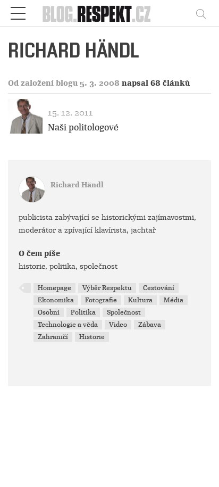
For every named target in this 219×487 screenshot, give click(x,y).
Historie (92, 337)
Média (173, 300)
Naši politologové (83, 127)
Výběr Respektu (107, 288)
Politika (83, 312)
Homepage (54, 288)
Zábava (149, 324)
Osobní (49, 312)
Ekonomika (56, 300)
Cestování (158, 288)
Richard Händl (77, 184)
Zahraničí (53, 337)
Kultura (140, 300)
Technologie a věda (68, 324)
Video (118, 324)
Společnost (124, 312)
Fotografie (101, 300)
